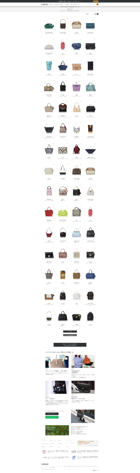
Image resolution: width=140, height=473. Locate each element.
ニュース (59, 446)
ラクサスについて (44, 440)
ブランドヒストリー (69, 440)
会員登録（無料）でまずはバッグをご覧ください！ (78, 1)
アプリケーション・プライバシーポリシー (56, 466)
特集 (56, 4)
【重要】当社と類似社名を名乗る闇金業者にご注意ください (70, 6)
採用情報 (43, 446)
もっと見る (70, 331)
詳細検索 (67, 4)
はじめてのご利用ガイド (45, 443)
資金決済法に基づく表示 (81, 466)
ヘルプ (78, 4)
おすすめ (71, 4)
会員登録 (74, 4)
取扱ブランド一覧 (52, 4)
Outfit (58, 4)
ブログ (64, 4)
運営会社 (51, 446)
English (67, 446)
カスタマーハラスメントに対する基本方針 (48, 467)
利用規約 (65, 466)
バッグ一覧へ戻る (70, 335)
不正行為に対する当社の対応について (91, 466)
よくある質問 (52, 443)
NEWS (61, 4)
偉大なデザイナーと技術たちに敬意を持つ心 (70, 344)
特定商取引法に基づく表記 (71, 466)
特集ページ (60, 440)
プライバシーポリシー (45, 466)
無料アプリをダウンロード (52, 413)
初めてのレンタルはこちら (52, 417)
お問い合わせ (60, 443)
